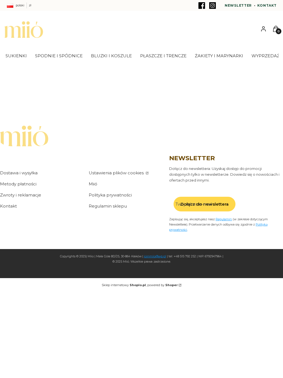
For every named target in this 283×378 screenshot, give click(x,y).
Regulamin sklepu (108, 206)
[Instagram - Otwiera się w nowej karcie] (212, 5)
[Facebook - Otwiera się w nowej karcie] (201, 5)
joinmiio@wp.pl (155, 256)
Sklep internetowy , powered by (140, 285)
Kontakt (267, 5)
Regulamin (224, 219)
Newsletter (238, 5)
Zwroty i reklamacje (20, 195)
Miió (93, 184)
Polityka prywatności (110, 195)
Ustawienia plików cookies (117, 172)
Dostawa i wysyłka (19, 172)
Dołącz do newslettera (204, 204)
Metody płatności (18, 184)
